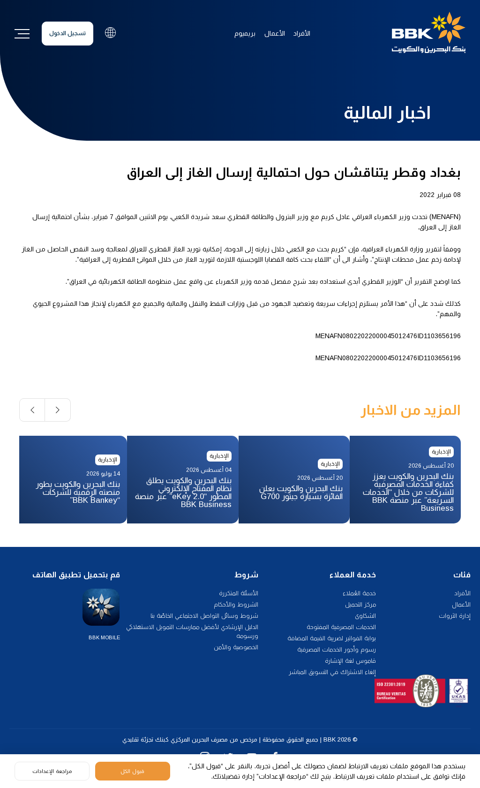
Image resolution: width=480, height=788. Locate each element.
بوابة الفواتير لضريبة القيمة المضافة (331, 638)
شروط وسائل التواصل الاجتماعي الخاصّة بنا (204, 615)
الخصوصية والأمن (236, 647)
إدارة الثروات (455, 615)
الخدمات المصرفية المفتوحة (341, 626)
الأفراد (301, 33)
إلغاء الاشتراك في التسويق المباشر (332, 671)
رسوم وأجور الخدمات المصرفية (336, 649)
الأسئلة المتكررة (238, 593)
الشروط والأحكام (236, 604)
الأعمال (274, 33)
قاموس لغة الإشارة (350, 660)
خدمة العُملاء (359, 593)
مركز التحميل (360, 604)
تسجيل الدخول (67, 33)
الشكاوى (365, 615)
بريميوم (244, 33)
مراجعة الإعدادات (52, 771)
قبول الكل (132, 771)
